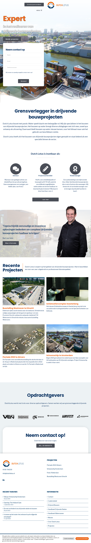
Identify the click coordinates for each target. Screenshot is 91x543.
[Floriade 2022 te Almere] (24, 325)
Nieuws (50, 517)
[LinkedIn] (4, 480)
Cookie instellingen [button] (68, 538)
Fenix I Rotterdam (53, 473)
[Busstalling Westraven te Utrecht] (24, 278)
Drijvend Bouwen (53, 505)
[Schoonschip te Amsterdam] (67, 325)
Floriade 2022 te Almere (14, 357)
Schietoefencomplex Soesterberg (62, 304)
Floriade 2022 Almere (54, 465)
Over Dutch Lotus (54, 522)
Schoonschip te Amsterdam (59, 355)
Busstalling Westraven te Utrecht (18, 308)
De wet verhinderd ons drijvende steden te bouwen (20, 508)
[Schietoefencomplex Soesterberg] (67, 278)
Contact (50, 497)
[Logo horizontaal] (58, 2)
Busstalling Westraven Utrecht (57, 476)
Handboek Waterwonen (56, 513)
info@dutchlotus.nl (9, 473)
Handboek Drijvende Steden (57, 509)
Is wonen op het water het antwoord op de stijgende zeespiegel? (20, 515)
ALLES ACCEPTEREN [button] (82, 538)
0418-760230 (7, 469)
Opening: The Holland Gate (12, 503)
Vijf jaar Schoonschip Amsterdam (14, 497)
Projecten (51, 526)
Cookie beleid (52, 501)
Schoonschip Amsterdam (55, 469)
